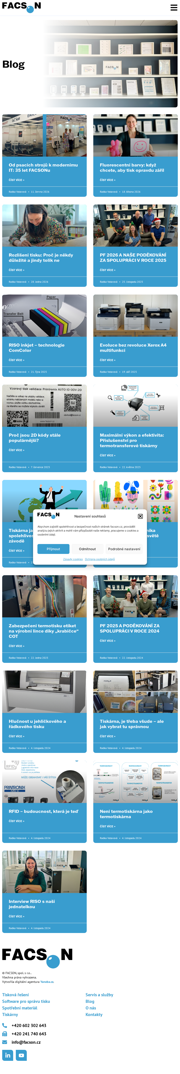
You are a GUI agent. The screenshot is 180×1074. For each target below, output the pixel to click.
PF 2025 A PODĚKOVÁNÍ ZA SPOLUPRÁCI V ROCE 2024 (129, 628)
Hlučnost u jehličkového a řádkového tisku (37, 723)
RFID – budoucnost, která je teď (43, 811)
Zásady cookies (73, 559)
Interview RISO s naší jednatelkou (32, 903)
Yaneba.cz (46, 982)
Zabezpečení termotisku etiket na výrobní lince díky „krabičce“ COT (44, 631)
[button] (140, 516)
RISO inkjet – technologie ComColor (37, 347)
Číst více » (16, 180)
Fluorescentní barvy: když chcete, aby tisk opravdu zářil (132, 167)
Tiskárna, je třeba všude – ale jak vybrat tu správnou (132, 723)
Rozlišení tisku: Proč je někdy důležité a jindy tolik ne (41, 257)
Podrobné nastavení (124, 549)
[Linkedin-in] (7, 1055)
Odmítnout (87, 549)
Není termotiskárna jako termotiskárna (126, 813)
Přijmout (53, 549)
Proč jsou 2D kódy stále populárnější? (35, 437)
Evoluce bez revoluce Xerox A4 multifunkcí (133, 347)
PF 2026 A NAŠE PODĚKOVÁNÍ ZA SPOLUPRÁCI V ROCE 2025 (133, 257)
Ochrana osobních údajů (100, 559)
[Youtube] (21, 1055)
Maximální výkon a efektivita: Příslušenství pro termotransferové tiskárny (132, 440)
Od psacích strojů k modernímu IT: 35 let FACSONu (43, 167)
